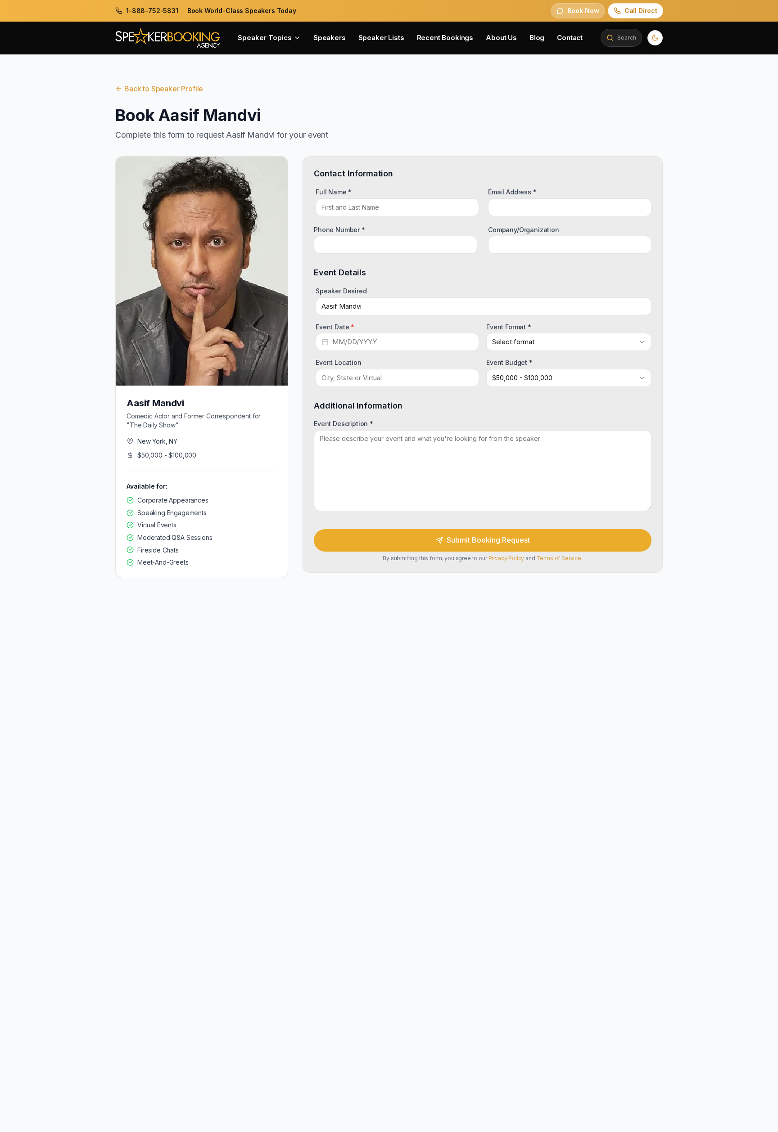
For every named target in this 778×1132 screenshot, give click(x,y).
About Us (501, 37)
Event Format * (508, 326)
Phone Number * (339, 229)
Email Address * (512, 192)
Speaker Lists (381, 37)
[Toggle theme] (655, 37)
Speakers (329, 37)
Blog (536, 37)
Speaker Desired (341, 291)
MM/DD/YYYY (354, 341)
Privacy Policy (507, 558)
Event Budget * (509, 362)
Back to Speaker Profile (163, 88)
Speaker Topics (265, 37)
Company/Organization (523, 229)
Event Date (335, 326)
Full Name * (334, 192)
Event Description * (343, 423)
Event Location (339, 362)
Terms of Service (558, 558)
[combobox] (568, 342)
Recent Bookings (445, 37)
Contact (570, 37)
